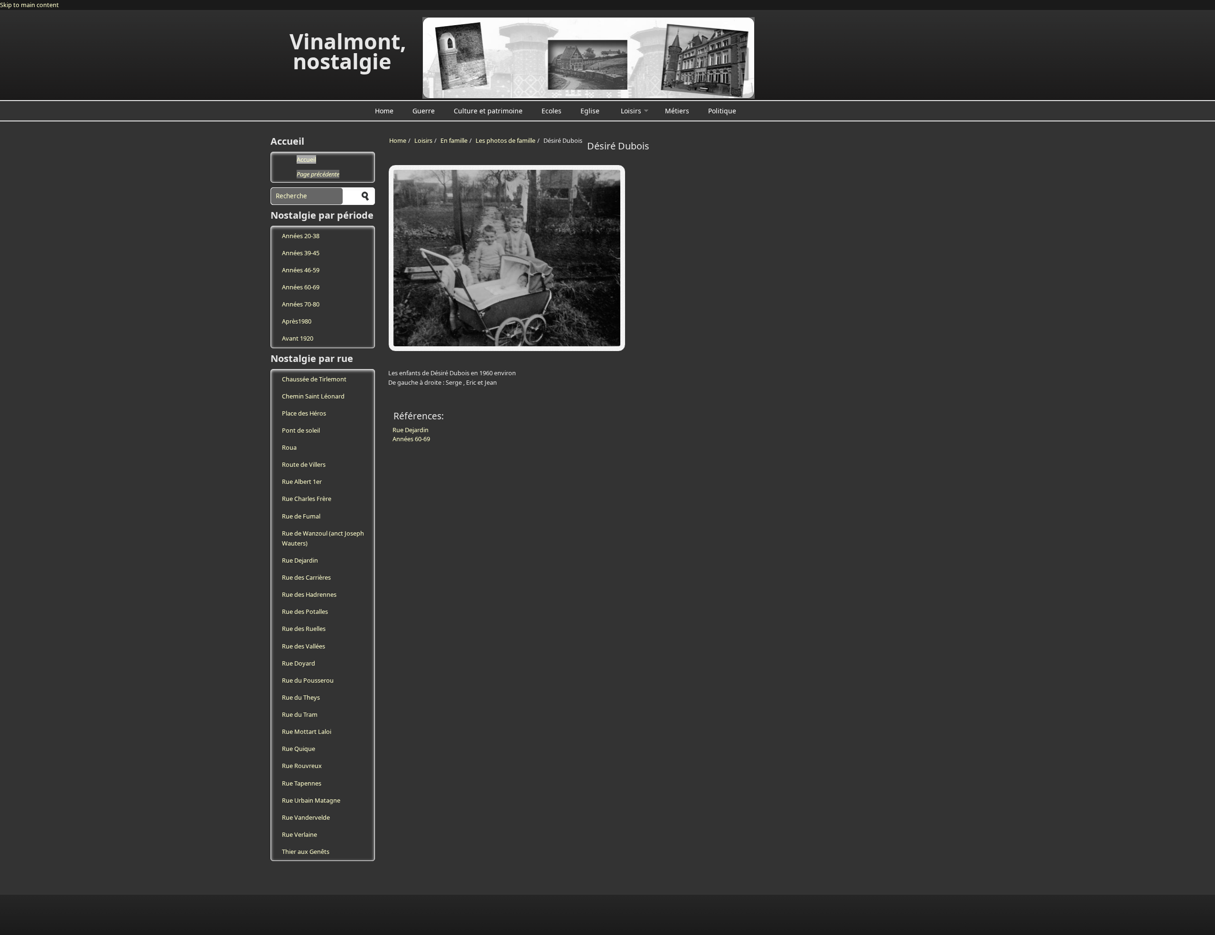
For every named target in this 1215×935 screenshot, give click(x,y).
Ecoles (551, 110)
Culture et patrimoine (488, 110)
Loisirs (631, 110)
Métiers (677, 110)
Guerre (423, 110)
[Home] (588, 58)
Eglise (589, 110)
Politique (722, 110)
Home (384, 110)
